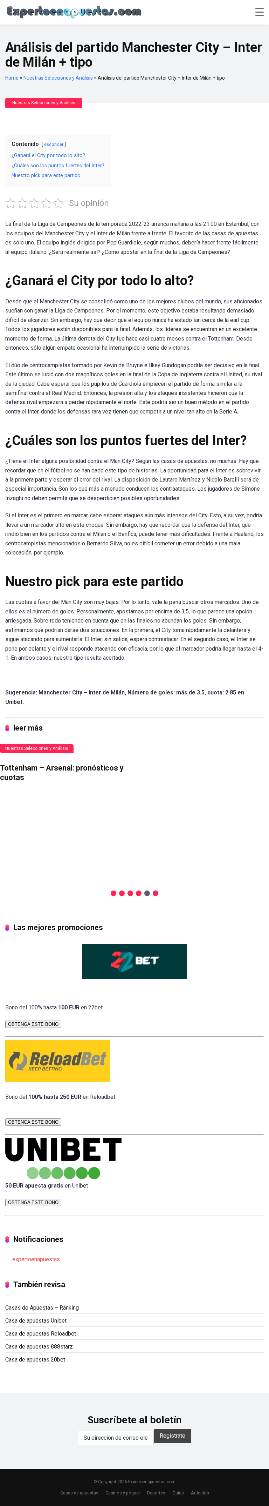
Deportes (156, 1492)
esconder (53, 144)
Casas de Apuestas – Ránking (42, 1307)
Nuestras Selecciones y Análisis (58, 78)
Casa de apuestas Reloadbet (40, 1333)
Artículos (200, 1492)
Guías (178, 1492)
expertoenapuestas (36, 1259)
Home (12, 78)
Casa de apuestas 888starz (39, 1346)
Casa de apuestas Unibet (36, 1320)
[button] (113, 893)
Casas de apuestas (79, 1492)
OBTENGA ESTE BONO (33, 1024)
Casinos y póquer (122, 1492)
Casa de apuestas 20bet (35, 1359)
